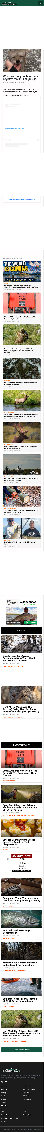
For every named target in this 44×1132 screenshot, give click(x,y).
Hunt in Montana (9, 717)
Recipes (5, 850)
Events (5, 906)
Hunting (6, 1041)
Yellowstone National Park (24, 815)
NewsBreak (27, 1099)
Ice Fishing (10, 1006)
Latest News (5, 1115)
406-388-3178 (21, 868)
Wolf (21, 666)
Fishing (3, 1093)
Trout (3, 1096)
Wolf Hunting (8, 666)
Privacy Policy (27, 1115)
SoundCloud (27, 1093)
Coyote (16, 666)
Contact (3, 1121)
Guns (5, 781)
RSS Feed (26, 1096)
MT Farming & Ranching (9, 1118)
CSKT (13, 938)
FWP (4, 1006)
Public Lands (14, 1041)
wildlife (10, 815)
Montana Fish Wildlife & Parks (14, 970)
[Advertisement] (22, 28)
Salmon (3, 1102)
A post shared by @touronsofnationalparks (21, 199)
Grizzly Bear (11, 781)
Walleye (3, 1099)
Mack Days (7, 938)
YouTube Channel (29, 1089)
